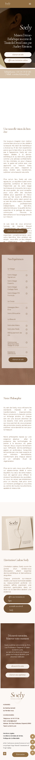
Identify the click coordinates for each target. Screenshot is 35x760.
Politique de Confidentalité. (11, 738)
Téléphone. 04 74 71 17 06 (17, 72)
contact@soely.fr (11, 721)
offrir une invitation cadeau (18, 60)
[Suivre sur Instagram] (4, 753)
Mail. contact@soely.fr (18, 74)
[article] (18, 239)
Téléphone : (7, 718)
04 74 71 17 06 (15, 718)
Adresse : (6, 723)
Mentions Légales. (8, 733)
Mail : (4, 721)
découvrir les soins (17, 666)
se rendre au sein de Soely (16, 608)
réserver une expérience (15, 230)
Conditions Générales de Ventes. (13, 736)
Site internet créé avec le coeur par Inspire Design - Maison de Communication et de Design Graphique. (16, 745)
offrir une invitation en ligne (16, 598)
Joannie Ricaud (24, 226)
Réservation (20, 754)
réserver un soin (17, 54)
